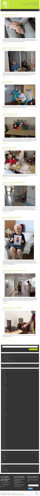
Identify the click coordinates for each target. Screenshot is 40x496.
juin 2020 (3, 417)
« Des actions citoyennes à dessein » (12, 217)
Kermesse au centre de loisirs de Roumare (8, 356)
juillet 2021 (4, 407)
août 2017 (3, 430)
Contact (9, 494)
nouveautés (4, 458)
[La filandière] (9, 4)
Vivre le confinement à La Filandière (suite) (14, 182)
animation (3, 455)
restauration (4, 459)
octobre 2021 (4, 405)
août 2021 (3, 406)
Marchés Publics (14, 494)
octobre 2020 (4, 415)
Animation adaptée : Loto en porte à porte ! (14, 48)
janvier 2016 (4, 440)
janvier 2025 (4, 387)
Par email (3, 486)
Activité (3, 454)
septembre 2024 (4, 390)
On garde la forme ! (8, 81)
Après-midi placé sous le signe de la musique (9, 361)
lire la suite (5, 43)
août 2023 (3, 398)
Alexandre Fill (5, 16)
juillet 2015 (4, 442)
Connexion (3, 467)
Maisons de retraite (18, 486)
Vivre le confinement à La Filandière (12, 307)
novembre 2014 (4, 448)
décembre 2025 (4, 379)
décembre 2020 (4, 412)
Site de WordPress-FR (5, 471)
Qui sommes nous (30, 2)
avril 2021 (3, 409)
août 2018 (3, 427)
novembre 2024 (4, 389)
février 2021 (4, 410)
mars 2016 (3, 438)
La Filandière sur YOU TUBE (10, 114)
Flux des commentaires (5, 470)
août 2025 (3, 384)
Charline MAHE (5, 49)
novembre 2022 (4, 400)
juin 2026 (3, 373)
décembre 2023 (4, 397)
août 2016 (3, 434)
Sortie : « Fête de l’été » (5, 358)
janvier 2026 (4, 378)
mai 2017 (3, 432)
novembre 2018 (4, 426)
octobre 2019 (4, 421)
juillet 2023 (4, 399)
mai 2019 (3, 423)
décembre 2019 (4, 420)
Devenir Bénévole (21, 494)
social (3, 460)
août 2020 (3, 416)
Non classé (4, 457)
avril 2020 (3, 419)
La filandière (8, 493)
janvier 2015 (4, 445)
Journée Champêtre (5, 357)
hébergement (4, 456)
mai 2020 (3, 418)
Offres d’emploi (3, 494)
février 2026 (4, 377)
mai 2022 (3, 401)
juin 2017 (3, 431)
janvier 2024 (4, 396)
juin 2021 (3, 408)
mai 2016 (3, 437)
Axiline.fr (16, 493)
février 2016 (4, 439)
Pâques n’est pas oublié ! (9, 147)
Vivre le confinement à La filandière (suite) (14, 270)
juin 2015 (3, 443)
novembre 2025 (4, 380)
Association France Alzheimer (20, 484)
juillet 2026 (4, 372)
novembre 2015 (4, 441)
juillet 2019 (4, 422)
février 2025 (4, 386)
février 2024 (4, 395)
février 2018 (4, 429)
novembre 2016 (4, 433)
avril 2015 (3, 444)
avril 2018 (3, 428)
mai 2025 (3, 385)
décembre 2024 (4, 388)
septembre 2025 (4, 383)
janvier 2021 (4, 411)
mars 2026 (3, 376)
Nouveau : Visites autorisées (10, 14)
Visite (3, 461)
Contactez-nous (36, 2)
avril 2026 (3, 375)
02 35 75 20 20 (36, 6)
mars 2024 (3, 394)
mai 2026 (3, 374)
